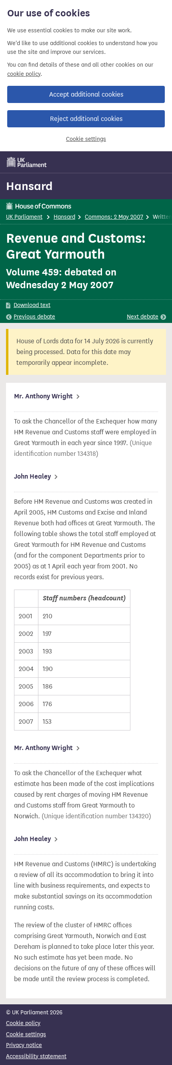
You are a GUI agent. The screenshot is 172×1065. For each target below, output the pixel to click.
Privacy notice (24, 1045)
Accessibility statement (36, 1056)
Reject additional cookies (86, 119)
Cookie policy (23, 1023)
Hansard (29, 186)
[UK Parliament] (27, 162)
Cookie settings (86, 139)
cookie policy (23, 74)
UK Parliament (24, 217)
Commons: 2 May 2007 (114, 217)
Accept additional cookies (86, 94)
